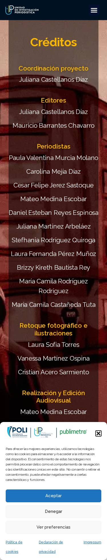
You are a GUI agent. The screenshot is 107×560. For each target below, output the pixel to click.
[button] (98, 433)
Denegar (53, 511)
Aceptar (53, 495)
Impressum (92, 542)
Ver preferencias (53, 527)
